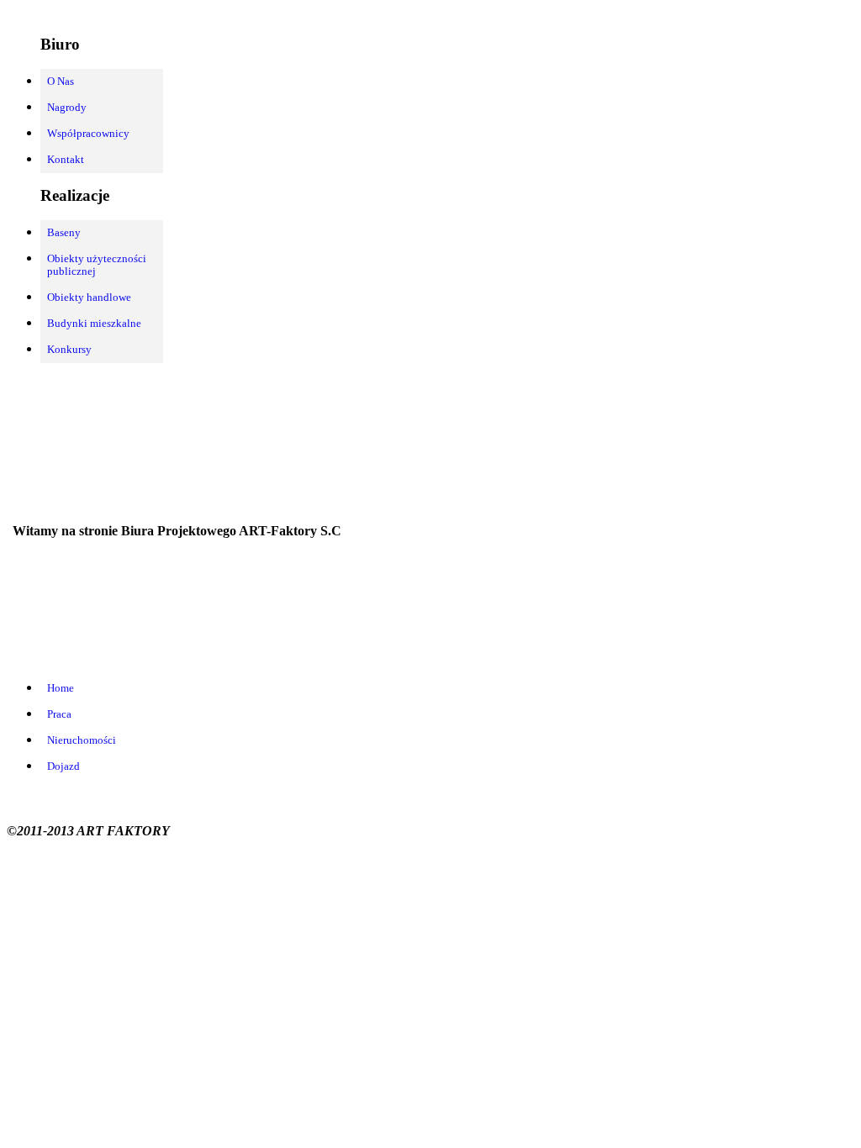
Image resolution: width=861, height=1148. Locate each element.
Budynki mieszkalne (94, 323)
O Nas (60, 81)
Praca (59, 714)
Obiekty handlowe (89, 297)
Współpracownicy (88, 134)
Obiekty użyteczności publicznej (96, 265)
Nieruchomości (81, 740)
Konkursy (69, 349)
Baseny (64, 233)
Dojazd (63, 766)
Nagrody (67, 107)
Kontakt (65, 160)
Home (60, 688)
